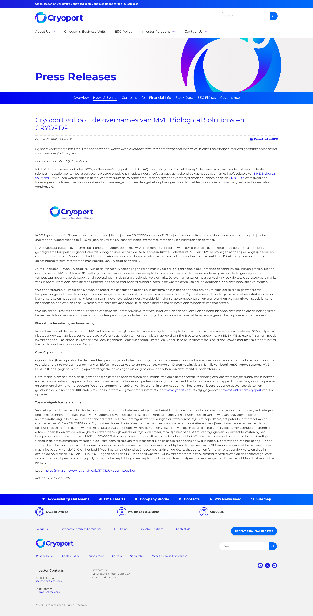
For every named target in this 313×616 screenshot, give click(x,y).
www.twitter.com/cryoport (242, 390)
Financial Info (160, 98)
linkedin (274, 565)
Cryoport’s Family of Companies (80, 529)
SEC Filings (207, 98)
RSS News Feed (228, 499)
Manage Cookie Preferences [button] (169, 556)
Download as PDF (266, 139)
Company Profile (154, 499)
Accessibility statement (68, 499)
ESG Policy (121, 529)
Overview (81, 98)
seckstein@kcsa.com (49, 581)
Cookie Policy (70, 556)
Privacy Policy (45, 556)
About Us (42, 529)
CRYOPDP (236, 178)
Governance (230, 98)
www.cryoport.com (178, 390)
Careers (117, 556)
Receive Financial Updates (254, 531)
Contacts (192, 499)
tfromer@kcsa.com (48, 592)
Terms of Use (95, 556)
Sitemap (263, 499)
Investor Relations (152, 529)
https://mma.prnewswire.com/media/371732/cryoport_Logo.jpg (90, 470)
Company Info (133, 98)
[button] (45, 31)
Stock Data (184, 98)
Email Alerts (114, 499)
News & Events (105, 98)
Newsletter (137, 556)
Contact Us (183, 529)
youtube (260, 565)
